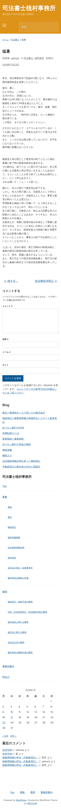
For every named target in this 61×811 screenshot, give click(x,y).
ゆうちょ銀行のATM (13, 427)
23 (3, 722)
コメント (7, 306)
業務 (4, 496)
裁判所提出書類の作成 (18, 578)
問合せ (5, 677)
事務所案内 (8, 666)
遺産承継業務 (14, 537)
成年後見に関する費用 (18, 622)
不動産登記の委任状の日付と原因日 (21, 466)
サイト (5, 365)
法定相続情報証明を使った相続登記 (21, 461)
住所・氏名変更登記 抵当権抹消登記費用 (27, 612)
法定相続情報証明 (16, 547)
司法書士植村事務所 (29, 8)
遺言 (10, 517)
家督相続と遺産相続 (13, 438)
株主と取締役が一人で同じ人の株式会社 (23, 412)
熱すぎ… (11, 281)
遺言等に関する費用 (17, 632)
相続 (10, 507)
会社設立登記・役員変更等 (20, 568)
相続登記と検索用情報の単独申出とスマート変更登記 (29, 420)
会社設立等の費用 (16, 642)
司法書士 (15, 39)
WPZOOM (32, 803)
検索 (54, 27)
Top (4, 486)
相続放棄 (7, 449)
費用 (4, 591)
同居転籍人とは (10, 433)
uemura (15, 58)
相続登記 (12, 527)
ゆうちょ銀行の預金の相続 (16, 444)
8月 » (13, 736)
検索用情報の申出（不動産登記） (20, 757)
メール (6, 352)
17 (12, 717)
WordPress (21, 800)
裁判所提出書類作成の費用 (20, 652)
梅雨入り (7, 455)
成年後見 (12, 557)
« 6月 (5, 736)
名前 (5, 339)
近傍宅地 (7, 749)
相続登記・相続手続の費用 (20, 602)
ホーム (5, 39)
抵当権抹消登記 (46, 281)
